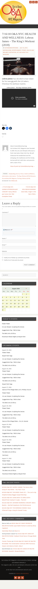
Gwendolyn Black (7, 531)
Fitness (22, 173)
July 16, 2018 (23, 48)
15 (24, 301)
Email (4, 245)
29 (24, 307)
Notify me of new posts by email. (14, 260)
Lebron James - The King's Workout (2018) (19, 176)
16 (28, 301)
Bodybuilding (7, 50)
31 (4, 310)
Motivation (12, 52)
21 (20, 304)
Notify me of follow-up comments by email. (17, 257)
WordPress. (26, 573)
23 (28, 304)
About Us (17, 531)
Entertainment (16, 50)
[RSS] (36, 2)
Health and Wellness (29, 173)
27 (16, 307)
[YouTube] (30, 2)
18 (8, 304)
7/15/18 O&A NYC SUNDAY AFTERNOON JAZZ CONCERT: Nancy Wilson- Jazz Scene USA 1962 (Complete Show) (10, 191)
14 (20, 301)
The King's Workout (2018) (23, 178)
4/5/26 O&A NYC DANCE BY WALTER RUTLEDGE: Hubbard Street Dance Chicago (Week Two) (19, 536)
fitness (24, 50)
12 (12, 301)
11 (8, 301)
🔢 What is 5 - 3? (8, 230)
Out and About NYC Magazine (9, 178)
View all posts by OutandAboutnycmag (22, 166)
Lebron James (5, 176)
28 (20, 307)
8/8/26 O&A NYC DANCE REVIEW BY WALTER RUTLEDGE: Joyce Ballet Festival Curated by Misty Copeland (19, 525)
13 (16, 301)
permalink (14, 181)
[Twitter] (33, 2)
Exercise (18, 173)
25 (8, 307)
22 (24, 304)
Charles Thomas (7, 541)
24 (4, 307)
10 (4, 301)
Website (4, 251)
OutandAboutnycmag (11, 48)
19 (12, 304)
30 (28, 307)
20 (16, 304)
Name (4, 238)
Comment (5, 212)
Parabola (18, 573)
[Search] (34, 275)
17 (4, 304)
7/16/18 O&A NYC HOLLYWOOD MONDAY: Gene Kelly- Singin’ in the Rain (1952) (28, 190)
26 (12, 307)
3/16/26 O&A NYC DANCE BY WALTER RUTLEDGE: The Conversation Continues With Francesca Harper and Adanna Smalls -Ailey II (19, 543)
